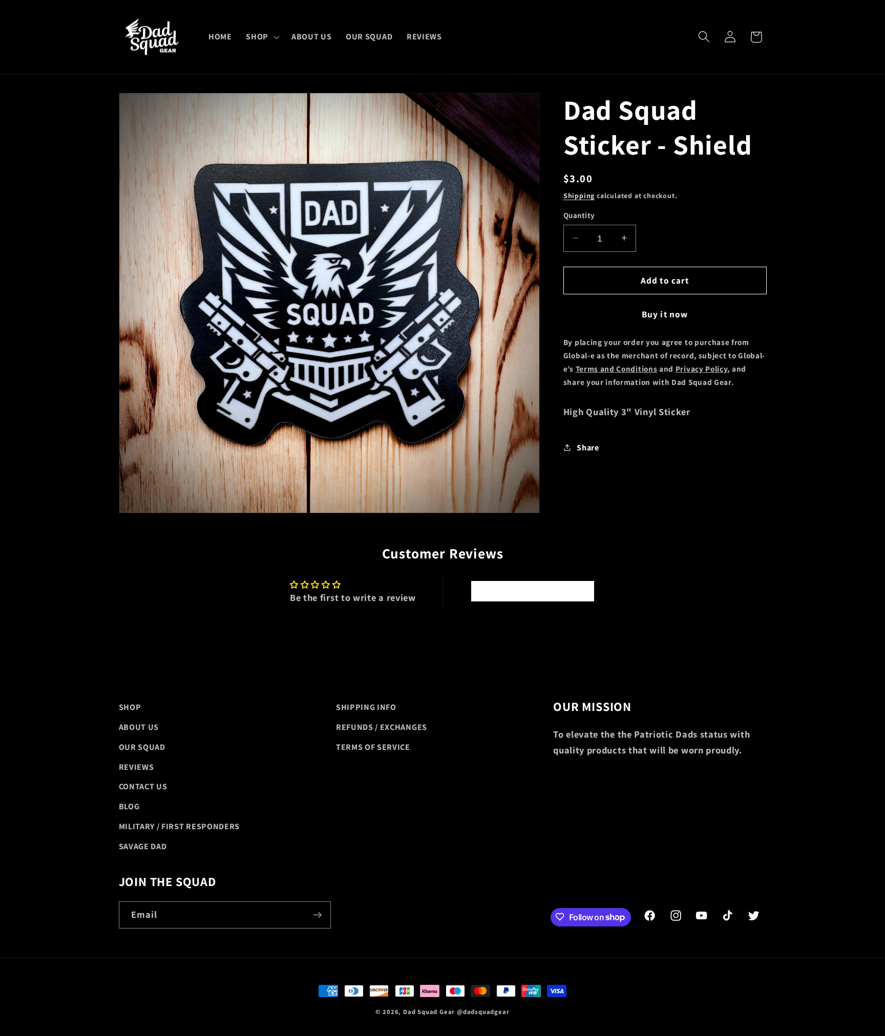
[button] (261, 37)
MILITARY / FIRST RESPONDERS (179, 826)
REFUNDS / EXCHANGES (381, 726)
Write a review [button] (532, 591)
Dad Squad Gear (429, 1011)
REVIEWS (136, 766)
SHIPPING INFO (366, 707)
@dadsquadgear (483, 1011)
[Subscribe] (317, 915)
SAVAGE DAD (143, 845)
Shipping (579, 195)
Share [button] (588, 447)
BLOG (129, 806)
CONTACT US (143, 786)
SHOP (130, 707)
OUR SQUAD (142, 746)
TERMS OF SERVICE (373, 746)
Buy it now (665, 313)
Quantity (579, 215)
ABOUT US (139, 726)
